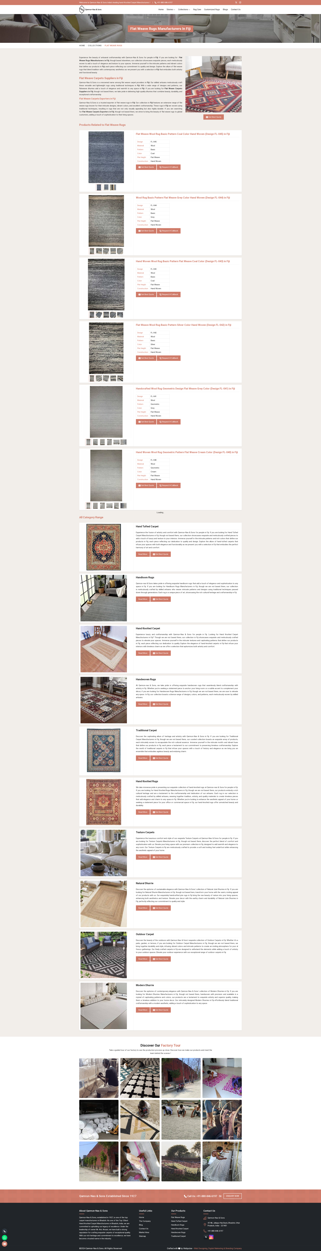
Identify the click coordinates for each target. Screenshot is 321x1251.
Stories (170, 9)
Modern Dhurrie (145, 985)
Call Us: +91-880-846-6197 (202, 1196)
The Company (145, 1221)
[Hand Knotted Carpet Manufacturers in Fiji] (106, 649)
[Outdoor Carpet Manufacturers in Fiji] (106, 954)
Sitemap (142, 1236)
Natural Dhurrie (144, 883)
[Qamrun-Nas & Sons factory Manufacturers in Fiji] (98, 1161)
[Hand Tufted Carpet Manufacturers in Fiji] (106, 547)
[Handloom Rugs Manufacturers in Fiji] (106, 598)
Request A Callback (170, 167)
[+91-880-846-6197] (4, 1231)
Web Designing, (201, 1248)
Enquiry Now (232, 1196)
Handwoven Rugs (146, 679)
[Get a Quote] (4, 1244)
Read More (142, 554)
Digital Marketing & (216, 1248)
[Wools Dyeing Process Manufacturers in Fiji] (222, 1120)
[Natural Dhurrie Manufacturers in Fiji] (106, 903)
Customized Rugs (212, 9)
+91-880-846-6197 (164, 2)
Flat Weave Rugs (178, 1217)
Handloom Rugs (145, 577)
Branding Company (233, 1248)
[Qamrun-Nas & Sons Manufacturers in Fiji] (181, 1078)
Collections (183, 9)
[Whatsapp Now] (4, 1237)
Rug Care (197, 9)
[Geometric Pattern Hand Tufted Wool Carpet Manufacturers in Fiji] (140, 1120)
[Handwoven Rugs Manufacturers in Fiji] (106, 700)
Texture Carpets (145, 832)
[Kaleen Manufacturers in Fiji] (181, 1120)
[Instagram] (240, 2)
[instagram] (211, 1237)
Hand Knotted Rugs (147, 781)
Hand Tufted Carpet (147, 526)
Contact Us (235, 9)
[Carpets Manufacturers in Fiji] (181, 1161)
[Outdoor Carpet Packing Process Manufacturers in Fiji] (98, 1120)
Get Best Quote (147, 167)
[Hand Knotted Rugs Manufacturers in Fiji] (106, 802)
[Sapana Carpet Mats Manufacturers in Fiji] (222, 1078)
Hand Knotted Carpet (148, 628)
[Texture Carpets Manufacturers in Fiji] (106, 853)
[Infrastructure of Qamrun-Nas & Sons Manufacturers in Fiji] (222, 1161)
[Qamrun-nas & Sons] (90, 9)
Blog (141, 1225)
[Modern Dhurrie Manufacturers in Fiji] (106, 1005)
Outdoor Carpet (145, 934)
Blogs (225, 9)
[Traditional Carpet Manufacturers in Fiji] (106, 751)
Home (161, 9)
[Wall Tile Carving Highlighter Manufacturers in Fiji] (140, 1078)
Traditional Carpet (146, 730)
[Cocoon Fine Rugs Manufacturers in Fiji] (98, 1078)
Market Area (144, 1232)
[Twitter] (236, 2)
